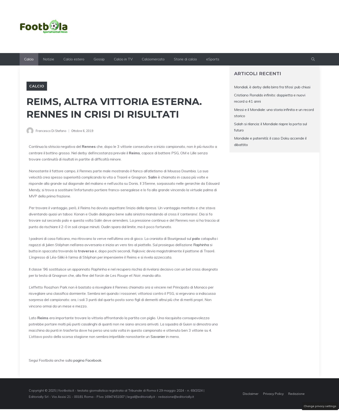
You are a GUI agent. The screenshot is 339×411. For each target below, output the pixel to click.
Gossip (99, 59)
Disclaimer (251, 394)
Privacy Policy (273, 394)
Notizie (48, 59)
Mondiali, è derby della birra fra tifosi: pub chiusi (272, 87)
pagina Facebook (87, 360)
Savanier (158, 336)
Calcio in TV (123, 59)
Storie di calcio (185, 59)
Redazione (296, 394)
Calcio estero (73, 59)
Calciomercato (153, 59)
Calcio (29, 59)
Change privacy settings (320, 406)
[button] (313, 59)
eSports (212, 59)
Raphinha (201, 244)
